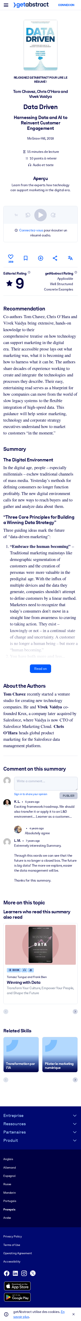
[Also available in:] (70, 258)
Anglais (8, 1159)
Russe (7, 1184)
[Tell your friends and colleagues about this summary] (55, 258)
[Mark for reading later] (25, 258)
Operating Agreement (17, 1253)
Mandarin (9, 1192)
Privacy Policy (12, 1236)
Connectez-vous (31, 230)
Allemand (9, 1167)
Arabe (7, 1217)
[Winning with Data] (40, 945)
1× (16, 215)
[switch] (40, 215)
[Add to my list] (40, 258)
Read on (40, 669)
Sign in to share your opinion (30, 794)
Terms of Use (11, 1245)
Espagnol (9, 1175)
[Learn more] (29, 272)
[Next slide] (75, 1011)
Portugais (9, 1201)
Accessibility (11, 1261)
